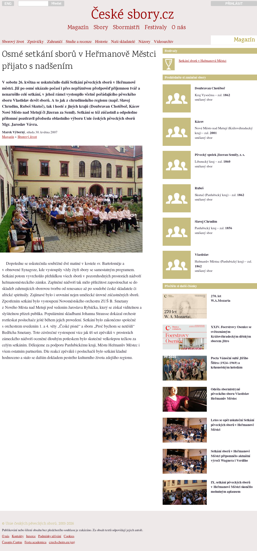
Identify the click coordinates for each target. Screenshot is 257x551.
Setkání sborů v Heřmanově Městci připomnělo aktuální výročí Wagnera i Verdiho (230, 456)
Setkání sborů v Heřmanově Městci (202, 60)
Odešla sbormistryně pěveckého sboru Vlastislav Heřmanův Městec (230, 394)
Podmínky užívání (49, 536)
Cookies (69, 536)
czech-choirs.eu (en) (62, 542)
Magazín (78, 28)
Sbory (101, 28)
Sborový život (13, 41)
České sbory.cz (132, 16)
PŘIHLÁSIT (234, 4)
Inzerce (31, 536)
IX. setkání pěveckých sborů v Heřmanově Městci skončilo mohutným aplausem (232, 487)
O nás (179, 28)
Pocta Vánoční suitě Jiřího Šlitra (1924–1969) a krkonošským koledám (229, 362)
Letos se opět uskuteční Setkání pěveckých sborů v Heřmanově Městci (232, 424)
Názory (144, 41)
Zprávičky (35, 41)
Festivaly (156, 28)
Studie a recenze (79, 41)
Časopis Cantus (12, 542)
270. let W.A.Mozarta (220, 298)
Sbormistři (126, 28)
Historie (101, 41)
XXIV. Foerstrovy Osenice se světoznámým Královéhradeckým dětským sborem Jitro (231, 333)
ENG (8, 4)
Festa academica (35, 542)
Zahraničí (54, 41)
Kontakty (18, 536)
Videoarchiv (163, 41)
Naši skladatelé (123, 41)
